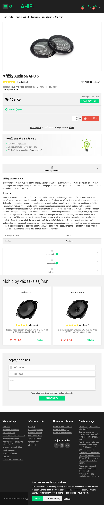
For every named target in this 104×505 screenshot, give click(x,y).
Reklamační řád (9, 432)
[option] (27, 315)
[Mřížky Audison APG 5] (52, 46)
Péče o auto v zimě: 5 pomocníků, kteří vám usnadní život (87, 468)
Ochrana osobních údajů (12, 447)
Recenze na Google (61, 429)
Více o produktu (9, 89)
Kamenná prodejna (35, 429)
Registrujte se (35, 127)
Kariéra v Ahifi (33, 442)
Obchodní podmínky (11, 429)
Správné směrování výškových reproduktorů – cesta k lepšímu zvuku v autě (89, 435)
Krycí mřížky (59, 17)
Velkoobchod (33, 445)
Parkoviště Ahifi (34, 439)
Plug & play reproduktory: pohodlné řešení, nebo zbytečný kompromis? (89, 444)
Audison (69, 241)
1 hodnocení (22, 82)
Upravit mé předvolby (52, 499)
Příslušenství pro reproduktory (41, 17)
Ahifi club (6, 426)
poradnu (22, 143)
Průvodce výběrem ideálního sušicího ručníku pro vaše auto (89, 476)
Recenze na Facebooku (62, 432)
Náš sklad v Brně (35, 435)
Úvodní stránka (8, 17)
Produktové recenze (11, 439)
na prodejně (37, 150)
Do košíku (92, 118)
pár (79, 118)
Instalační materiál (22, 17)
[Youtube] (67, 445)
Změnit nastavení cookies (13, 459)
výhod (71, 127)
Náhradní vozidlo (35, 432)
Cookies (6, 456)
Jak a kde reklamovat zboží (14, 435)
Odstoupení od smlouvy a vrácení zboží (13, 443)
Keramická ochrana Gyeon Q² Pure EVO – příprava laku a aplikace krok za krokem (89, 459)
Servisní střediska (10, 453)
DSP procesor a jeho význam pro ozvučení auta (89, 451)
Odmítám (67, 499)
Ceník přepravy (9, 450)
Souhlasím (37, 499)
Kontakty (31, 426)
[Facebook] (56, 445)
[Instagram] (61, 445)
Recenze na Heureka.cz (62, 426)
